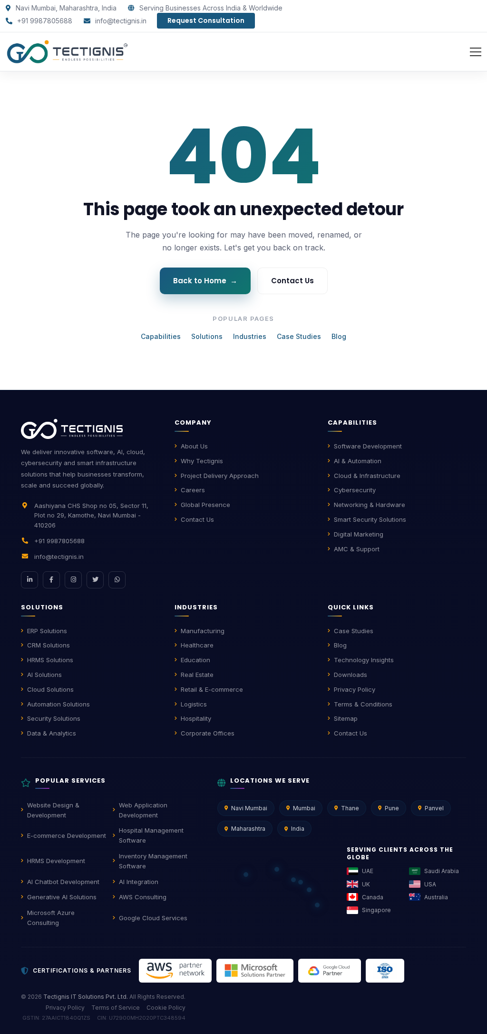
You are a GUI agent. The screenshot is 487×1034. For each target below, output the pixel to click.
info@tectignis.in (119, 21)
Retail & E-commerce (212, 689)
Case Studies (299, 336)
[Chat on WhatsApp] (117, 579)
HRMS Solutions (50, 660)
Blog (338, 336)
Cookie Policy (165, 1007)
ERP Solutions (47, 631)
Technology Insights (364, 660)
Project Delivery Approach (220, 475)
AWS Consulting (142, 897)
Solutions (207, 336)
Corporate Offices (207, 733)
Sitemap (346, 718)
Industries (249, 336)
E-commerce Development (66, 835)
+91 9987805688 (43, 21)
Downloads (350, 674)
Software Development (368, 446)
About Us (194, 446)
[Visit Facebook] (51, 579)
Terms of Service (115, 1007)
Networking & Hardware (369, 504)
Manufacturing (202, 631)
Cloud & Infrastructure (367, 475)
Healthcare (197, 645)
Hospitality (196, 718)
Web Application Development (143, 810)
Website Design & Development (53, 810)
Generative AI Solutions (62, 897)
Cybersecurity (355, 490)
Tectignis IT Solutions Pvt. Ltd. (85, 996)
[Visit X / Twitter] (95, 579)
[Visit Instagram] (73, 579)
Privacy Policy (354, 689)
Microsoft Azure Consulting (51, 917)
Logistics (194, 704)
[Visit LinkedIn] (29, 579)
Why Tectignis (202, 461)
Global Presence (205, 504)
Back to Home (205, 281)
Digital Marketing (358, 534)
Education (195, 660)
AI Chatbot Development (63, 881)
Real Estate (197, 674)
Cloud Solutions (50, 689)
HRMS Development (56, 861)
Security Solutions (53, 718)
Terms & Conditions (363, 704)
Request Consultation (205, 20)
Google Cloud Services (153, 918)
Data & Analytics (51, 733)
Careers (193, 490)
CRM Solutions (48, 645)
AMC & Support (357, 549)
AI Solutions (44, 674)
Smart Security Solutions (370, 519)
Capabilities (161, 336)
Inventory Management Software (153, 861)
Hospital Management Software (151, 835)
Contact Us (292, 281)
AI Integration (138, 881)
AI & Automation (357, 461)
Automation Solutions (58, 704)
